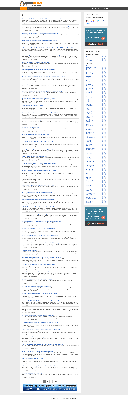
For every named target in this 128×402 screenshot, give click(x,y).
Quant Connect (89, 150)
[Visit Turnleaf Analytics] (102, 196)
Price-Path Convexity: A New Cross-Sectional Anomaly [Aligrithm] (36, 62)
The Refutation (89, 181)
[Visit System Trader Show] (102, 179)
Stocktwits (88, 22)
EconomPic (88, 96)
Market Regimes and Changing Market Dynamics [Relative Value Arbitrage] (38, 98)
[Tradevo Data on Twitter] (105, 191)
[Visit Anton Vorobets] (102, 75)
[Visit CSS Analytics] (102, 90)
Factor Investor (89, 103)
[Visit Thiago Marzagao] (102, 183)
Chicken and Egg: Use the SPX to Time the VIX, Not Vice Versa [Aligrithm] (37, 351)
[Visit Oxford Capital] (102, 141)
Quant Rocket (89, 158)
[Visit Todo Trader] (102, 185)
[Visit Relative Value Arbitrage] (102, 168)
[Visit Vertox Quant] (102, 200)
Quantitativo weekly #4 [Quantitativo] (30, 250)
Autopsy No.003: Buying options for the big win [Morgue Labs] (35, 134)
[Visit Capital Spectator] (102, 84)
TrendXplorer (89, 194)
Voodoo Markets (89, 201)
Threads (99, 22)
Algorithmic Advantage (91, 67)
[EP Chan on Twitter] (105, 100)
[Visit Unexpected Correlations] (102, 199)
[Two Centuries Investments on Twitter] (105, 197)
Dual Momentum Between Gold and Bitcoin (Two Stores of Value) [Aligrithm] (38, 69)
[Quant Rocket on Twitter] (105, 159)
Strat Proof (88, 177)
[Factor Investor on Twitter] (105, 103)
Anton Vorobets (89, 75)
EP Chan (87, 100)
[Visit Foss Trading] (102, 107)
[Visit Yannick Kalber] (102, 203)
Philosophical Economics (91, 145)
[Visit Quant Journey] (102, 157)
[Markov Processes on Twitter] (105, 132)
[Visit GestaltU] (102, 112)
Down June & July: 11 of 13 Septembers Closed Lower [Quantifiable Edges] (38, 264)
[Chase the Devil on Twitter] (105, 86)
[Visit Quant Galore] (102, 155)
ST (101, 8)
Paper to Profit (89, 142)
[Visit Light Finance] (102, 128)
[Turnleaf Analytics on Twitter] (105, 196)
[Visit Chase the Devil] (102, 86)
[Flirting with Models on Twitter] (105, 106)
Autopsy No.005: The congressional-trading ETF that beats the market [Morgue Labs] (40, 120)
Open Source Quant (90, 137)
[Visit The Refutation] (102, 181)
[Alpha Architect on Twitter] (105, 71)
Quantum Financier (90, 166)
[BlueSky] (107, 8)
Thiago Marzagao (90, 182)
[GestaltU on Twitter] (105, 112)
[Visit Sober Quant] (102, 176)
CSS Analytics (89, 89)
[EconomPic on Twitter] (105, 96)
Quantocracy (33, 3)
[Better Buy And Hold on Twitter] (105, 80)
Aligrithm (88, 68)
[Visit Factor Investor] (102, 103)
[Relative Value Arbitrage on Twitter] (105, 168)
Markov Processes (90, 132)
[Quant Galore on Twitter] (105, 155)
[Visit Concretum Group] (102, 87)
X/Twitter (97, 20)
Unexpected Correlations (91, 198)
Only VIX (87, 136)
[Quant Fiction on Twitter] (105, 152)
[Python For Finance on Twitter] (105, 149)
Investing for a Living (90, 119)
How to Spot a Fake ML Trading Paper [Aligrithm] (32, 105)
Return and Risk (89, 169)
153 (56, 382)
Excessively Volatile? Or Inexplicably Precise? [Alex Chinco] (35, 156)
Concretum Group (90, 87)
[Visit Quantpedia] (102, 58)
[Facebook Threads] (104, 8)
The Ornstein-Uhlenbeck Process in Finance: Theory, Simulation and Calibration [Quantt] (41, 221)
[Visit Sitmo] (102, 173)
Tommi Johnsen (89, 186)
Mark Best (88, 131)
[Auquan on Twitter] (105, 79)
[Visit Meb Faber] (102, 133)
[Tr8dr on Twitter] (105, 188)
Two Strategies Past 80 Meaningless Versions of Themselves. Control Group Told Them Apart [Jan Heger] (45, 26)
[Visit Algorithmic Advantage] (102, 67)
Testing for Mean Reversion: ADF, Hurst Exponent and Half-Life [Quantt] (38, 206)
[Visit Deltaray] (102, 94)
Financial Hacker (89, 104)
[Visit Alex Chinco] (102, 66)
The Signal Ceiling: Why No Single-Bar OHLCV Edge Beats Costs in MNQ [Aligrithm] (40, 235)
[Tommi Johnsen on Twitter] (105, 187)
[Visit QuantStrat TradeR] (102, 165)
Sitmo (87, 173)
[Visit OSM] (102, 139)
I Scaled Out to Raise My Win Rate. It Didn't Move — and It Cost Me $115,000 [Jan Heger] (41, 112)
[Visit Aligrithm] (102, 68)
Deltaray (88, 93)
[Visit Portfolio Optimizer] (102, 147)
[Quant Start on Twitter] (105, 160)
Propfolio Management (91, 148)
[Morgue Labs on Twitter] (105, 135)
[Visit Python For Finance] (102, 149)
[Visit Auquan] (102, 79)
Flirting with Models (90, 105)
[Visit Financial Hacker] (102, 104)
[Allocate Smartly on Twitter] (105, 57)
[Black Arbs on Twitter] (105, 83)
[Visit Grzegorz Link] (102, 114)
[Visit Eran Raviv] (102, 102)
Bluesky (87, 23)
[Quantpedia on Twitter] (105, 58)
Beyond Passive (89, 81)
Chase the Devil (89, 85)
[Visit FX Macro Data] (102, 108)
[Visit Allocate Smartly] (102, 57)
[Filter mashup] (104, 57)
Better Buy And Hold (90, 80)
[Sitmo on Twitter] (105, 173)
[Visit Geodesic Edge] (102, 111)
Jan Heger (88, 121)
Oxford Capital (89, 141)
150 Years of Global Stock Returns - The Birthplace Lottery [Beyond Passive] (39, 163)
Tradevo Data (89, 190)
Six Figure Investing (90, 174)
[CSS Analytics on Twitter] (105, 90)
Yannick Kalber (89, 202)
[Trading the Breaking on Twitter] (105, 192)
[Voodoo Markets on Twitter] (105, 201)
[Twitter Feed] (95, 8)
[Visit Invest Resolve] (102, 118)
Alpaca (87, 69)
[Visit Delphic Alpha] (102, 92)
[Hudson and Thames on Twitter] (105, 116)
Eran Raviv (88, 101)
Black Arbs (88, 83)
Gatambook (88, 109)
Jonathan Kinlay (89, 123)
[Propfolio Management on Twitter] (105, 148)
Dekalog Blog (89, 91)
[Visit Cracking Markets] (102, 88)
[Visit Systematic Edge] (102, 180)
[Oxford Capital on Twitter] (105, 141)
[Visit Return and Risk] (102, 169)
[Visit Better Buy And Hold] (102, 80)
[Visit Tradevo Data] (102, 191)
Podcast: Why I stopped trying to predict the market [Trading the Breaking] (38, 366)
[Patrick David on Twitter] (105, 144)
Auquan (87, 79)
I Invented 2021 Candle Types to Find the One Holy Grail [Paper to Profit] (38, 315)
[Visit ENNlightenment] (102, 99)
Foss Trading (88, 107)
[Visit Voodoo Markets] (102, 201)
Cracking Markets (90, 88)
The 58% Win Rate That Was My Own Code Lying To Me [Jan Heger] (36, 286)
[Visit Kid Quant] (102, 124)
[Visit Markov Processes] (102, 132)
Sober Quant (89, 176)
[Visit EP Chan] (102, 100)
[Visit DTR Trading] (102, 95)
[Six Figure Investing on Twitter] (105, 175)
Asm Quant (88, 77)
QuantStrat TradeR (90, 165)
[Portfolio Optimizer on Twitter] (105, 147)
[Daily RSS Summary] (93, 8)
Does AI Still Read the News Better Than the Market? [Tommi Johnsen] (37, 141)
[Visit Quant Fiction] (102, 152)
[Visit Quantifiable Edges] (102, 161)
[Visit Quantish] (102, 163)
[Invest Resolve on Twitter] (105, 118)
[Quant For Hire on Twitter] (105, 153)
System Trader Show (90, 178)
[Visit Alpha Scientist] (102, 72)
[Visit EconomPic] (102, 96)
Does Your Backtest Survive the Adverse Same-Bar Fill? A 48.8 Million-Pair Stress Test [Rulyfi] (42, 344)
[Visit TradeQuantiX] (102, 189)
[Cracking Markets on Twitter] (105, 88)
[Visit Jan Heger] (102, 122)
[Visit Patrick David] (102, 144)
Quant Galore (89, 154)
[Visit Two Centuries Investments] (102, 197)
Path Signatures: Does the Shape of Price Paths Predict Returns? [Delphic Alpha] (40, 322)
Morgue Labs (89, 135)
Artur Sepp (88, 76)
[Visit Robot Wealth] (102, 61)
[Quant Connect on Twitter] (105, 151)
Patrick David (89, 144)
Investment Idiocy (90, 120)
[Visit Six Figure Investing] (102, 175)
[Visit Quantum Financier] (102, 167)
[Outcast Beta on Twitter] (105, 140)
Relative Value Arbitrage (91, 168)
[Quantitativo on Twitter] (105, 164)
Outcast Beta (89, 140)
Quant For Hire (89, 153)
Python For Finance (90, 149)
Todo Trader (88, 185)
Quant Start (88, 160)
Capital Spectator (89, 84)
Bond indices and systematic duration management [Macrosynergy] (37, 178)
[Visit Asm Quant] (102, 78)
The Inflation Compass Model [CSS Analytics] (32, 373)
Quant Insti (88, 156)
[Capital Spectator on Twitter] (105, 84)
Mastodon (93, 22)
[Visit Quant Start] (102, 160)
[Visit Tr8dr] (102, 188)
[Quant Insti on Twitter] (105, 156)
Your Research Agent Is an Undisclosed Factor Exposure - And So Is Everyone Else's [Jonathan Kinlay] (44, 55)
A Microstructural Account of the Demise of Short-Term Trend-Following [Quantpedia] (41, 329)
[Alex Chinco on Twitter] (105, 66)
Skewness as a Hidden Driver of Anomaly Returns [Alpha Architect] (37, 192)
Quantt (87, 59)
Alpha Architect (89, 71)
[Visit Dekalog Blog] (102, 91)
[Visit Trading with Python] (102, 193)
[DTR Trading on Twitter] (105, 95)
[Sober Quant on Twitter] (105, 176)
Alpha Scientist (89, 72)
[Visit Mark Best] (102, 131)
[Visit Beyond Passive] (102, 82)
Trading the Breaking (90, 192)
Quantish (88, 162)
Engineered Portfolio (90, 97)
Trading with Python (90, 193)
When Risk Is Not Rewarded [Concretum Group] (32, 358)
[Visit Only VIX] (102, 136)
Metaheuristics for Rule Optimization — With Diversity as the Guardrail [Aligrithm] (40, 33)
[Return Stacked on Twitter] (105, 171)
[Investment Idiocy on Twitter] (105, 120)
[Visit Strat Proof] (102, 177)
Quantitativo (88, 164)
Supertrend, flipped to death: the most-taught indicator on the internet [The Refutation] (41, 257)
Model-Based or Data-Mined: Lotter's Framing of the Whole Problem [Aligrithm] (39, 40)
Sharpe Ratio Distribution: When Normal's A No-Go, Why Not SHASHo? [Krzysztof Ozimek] (42, 91)
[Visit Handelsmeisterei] (102, 115)
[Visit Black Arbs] (102, 83)
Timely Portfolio (89, 184)
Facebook (102, 20)
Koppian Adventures (90, 125)
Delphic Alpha (89, 92)
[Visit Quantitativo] (102, 164)
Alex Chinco (88, 65)
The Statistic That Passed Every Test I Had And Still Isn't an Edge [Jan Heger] (38, 228)
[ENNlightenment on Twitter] (105, 99)
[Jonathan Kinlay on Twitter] (105, 123)
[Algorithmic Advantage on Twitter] (105, 67)
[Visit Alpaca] (102, 70)
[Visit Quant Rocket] (102, 159)
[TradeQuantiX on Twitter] (105, 189)
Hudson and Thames (90, 116)
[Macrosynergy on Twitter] (105, 130)
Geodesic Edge (89, 111)
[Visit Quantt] (102, 59)
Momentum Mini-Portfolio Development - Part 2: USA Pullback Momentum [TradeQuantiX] (41, 18)
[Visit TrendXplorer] (102, 195)
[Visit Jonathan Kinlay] (102, 123)
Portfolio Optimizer (90, 146)
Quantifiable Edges (90, 161)
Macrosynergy (89, 129)
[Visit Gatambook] (102, 110)
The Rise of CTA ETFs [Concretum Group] (31, 127)
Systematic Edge (89, 180)
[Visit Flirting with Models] (102, 106)
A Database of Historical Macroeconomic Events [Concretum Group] (37, 337)
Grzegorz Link (89, 113)
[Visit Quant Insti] (102, 156)
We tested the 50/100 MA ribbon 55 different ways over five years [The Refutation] (40, 300)
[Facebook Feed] (98, 8)
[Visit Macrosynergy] (102, 130)
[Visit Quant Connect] (102, 151)
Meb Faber (88, 133)
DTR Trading (88, 95)
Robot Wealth (89, 60)
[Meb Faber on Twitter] (105, 133)
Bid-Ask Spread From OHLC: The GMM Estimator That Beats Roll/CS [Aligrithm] (39, 170)
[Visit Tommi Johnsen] (102, 187)
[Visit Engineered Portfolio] (102, 98)
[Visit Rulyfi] (102, 172)
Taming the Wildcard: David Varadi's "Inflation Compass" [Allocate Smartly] (38, 199)
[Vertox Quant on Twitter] (105, 200)
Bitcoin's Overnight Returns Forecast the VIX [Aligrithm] (34, 308)
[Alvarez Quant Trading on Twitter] (105, 74)
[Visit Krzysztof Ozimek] (102, 127)
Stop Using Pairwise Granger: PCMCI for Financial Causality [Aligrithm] (37, 149)
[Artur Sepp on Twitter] (105, 76)
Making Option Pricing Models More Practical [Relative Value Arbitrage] (37, 279)
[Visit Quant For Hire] (102, 153)
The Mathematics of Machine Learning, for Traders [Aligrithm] (35, 214)
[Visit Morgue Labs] (102, 135)
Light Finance (89, 128)
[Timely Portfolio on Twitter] (105, 184)
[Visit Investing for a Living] (102, 119)
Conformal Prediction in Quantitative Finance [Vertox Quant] (35, 272)
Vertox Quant (89, 200)
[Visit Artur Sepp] (102, 76)
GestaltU (88, 112)
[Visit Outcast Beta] (102, 140)
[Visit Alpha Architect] (102, 71)
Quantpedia (88, 58)
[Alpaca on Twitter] (105, 70)
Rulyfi (87, 172)
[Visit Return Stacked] (102, 171)
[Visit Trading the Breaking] (102, 192)
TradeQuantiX (89, 189)
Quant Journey (89, 157)
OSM (87, 139)
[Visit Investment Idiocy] (102, 120)
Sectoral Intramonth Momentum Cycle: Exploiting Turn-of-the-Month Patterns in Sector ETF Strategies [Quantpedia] (47, 47)
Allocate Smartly (89, 56)
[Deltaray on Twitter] (105, 94)
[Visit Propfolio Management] (102, 148)
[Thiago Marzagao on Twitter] (105, 183)
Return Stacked (89, 170)
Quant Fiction (89, 152)
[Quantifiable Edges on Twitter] (105, 161)
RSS (93, 20)
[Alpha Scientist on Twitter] (105, 72)
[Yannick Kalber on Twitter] (105, 203)
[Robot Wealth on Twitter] (105, 61)
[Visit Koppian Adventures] (102, 126)
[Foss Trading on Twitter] (105, 107)
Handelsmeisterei (90, 115)
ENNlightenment (89, 99)
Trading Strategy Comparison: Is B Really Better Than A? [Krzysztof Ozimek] (38, 185)
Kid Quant (88, 124)
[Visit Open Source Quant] (102, 137)
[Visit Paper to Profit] (102, 143)
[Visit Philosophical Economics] (102, 145)
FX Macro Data (89, 108)
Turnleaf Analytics (90, 196)
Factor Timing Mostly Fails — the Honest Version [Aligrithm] (35, 84)
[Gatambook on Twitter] (105, 110)
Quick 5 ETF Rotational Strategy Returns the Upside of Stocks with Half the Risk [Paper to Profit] (43, 243)
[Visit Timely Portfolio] (102, 184)
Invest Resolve (89, 117)
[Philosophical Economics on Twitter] (105, 145)
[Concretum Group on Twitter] (105, 87)
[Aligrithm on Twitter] (105, 68)
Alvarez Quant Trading (91, 73)
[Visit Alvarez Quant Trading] (102, 74)
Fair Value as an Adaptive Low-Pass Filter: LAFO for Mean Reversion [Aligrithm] (39, 293)
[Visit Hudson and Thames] (102, 116)
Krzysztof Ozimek (90, 127)
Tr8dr (87, 188)
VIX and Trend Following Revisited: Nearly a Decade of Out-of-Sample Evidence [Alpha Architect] (43, 76)
